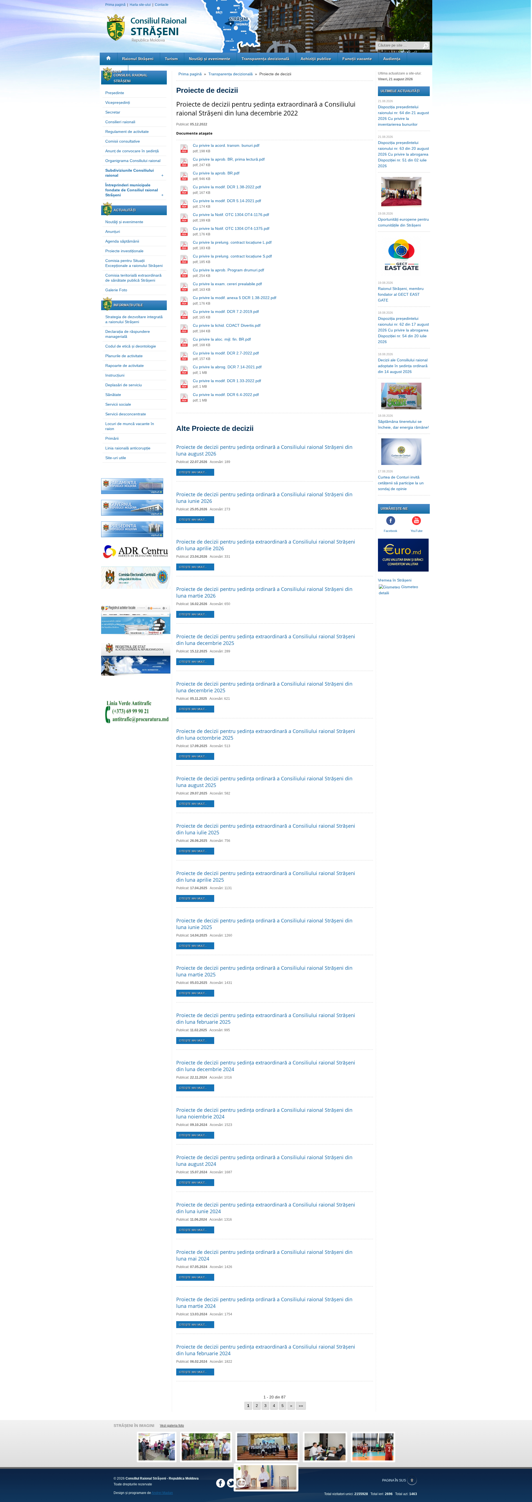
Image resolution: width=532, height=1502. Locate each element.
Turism (171, 58)
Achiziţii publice (316, 58)
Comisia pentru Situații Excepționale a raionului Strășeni (134, 263)
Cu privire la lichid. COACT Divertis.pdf (226, 325)
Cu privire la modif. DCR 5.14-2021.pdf (227, 201)
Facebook (390, 531)
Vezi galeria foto (172, 1426)
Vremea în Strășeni (394, 580)
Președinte (114, 93)
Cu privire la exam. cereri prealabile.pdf (227, 284)
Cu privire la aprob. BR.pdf (216, 173)
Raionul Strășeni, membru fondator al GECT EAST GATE (401, 294)
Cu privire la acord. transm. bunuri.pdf (226, 145)
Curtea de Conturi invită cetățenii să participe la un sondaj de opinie (401, 483)
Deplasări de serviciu (123, 385)
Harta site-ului (140, 5)
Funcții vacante (357, 58)
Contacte (161, 5)
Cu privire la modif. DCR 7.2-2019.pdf (226, 311)
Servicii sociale (118, 404)
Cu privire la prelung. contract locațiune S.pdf (232, 256)
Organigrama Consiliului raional (132, 160)
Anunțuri (112, 231)
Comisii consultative (122, 141)
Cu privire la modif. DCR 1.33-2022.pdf (227, 381)
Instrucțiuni (114, 375)
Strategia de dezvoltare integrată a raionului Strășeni (134, 319)
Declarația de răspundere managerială (127, 334)
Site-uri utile (115, 458)
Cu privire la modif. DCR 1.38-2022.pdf (227, 187)
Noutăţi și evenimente (209, 58)
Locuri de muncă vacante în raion (129, 426)
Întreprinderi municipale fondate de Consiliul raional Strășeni (134, 190)
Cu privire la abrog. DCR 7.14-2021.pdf (227, 367)
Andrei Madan (162, 1493)
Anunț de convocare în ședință (132, 151)
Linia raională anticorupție (127, 448)
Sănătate (113, 394)
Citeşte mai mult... (193, 472)
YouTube (417, 531)
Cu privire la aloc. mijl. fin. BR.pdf (222, 339)
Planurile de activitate (124, 356)
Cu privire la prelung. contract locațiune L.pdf (232, 242)
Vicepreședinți (117, 102)
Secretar (112, 112)
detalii (384, 593)
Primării (112, 438)
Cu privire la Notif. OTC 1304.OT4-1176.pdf (231, 214)
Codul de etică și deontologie (130, 346)
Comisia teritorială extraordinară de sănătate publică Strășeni (133, 277)
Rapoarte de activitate (124, 365)
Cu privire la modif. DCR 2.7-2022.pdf (226, 353)
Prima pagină (115, 5)
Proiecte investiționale (124, 251)
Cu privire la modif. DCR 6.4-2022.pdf (226, 394)
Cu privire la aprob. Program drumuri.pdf (228, 270)
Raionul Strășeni (138, 58)
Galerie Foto (116, 290)
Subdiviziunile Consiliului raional (134, 173)
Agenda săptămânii (122, 241)
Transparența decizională (265, 58)
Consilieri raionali (120, 122)
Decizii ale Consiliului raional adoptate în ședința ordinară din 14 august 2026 (403, 366)
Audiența (391, 58)
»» (301, 1405)
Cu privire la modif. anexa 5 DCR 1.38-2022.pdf (234, 297)
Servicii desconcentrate (125, 414)
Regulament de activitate (127, 131)
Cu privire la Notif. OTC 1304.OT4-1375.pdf (231, 228)
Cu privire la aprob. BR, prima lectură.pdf (229, 159)
